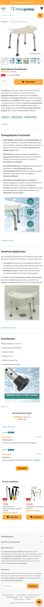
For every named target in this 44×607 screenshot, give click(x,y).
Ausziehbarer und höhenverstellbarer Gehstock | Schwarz (12, 509)
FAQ (21, 597)
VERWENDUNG (17, 117)
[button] (6, 72)
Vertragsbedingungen (12, 597)
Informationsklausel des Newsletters (12, 580)
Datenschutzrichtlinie (8, 595)
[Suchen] (40, 15)
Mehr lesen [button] (37, 460)
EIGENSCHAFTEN (30, 117)
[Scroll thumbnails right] (41, 61)
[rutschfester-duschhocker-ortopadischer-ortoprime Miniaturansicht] (4, 61)
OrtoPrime (4, 22)
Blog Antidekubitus (30, 597)
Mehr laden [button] (22, 468)
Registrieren (33, 586)
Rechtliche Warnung (33, 595)
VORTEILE (5, 117)
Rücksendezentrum (18, 599)
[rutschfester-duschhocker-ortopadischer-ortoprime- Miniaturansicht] (11, 61)
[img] (6, 437)
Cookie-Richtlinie (21, 595)
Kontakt (29, 599)
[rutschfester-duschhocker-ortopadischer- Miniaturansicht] (26, 61)
